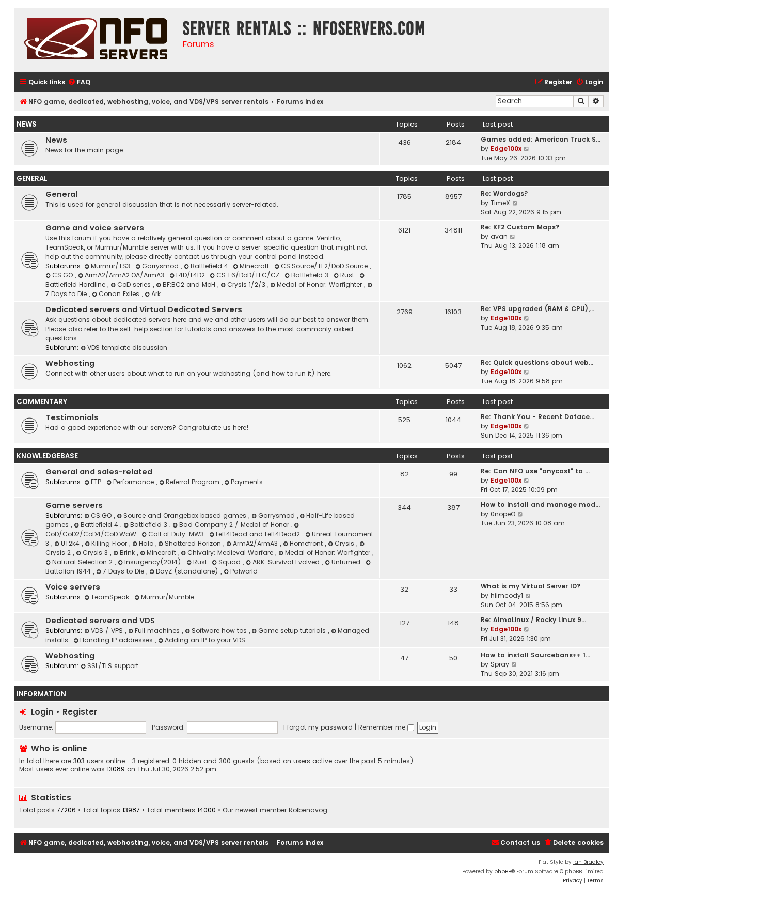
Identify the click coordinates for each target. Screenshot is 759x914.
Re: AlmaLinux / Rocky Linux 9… (533, 619)
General (32, 178)
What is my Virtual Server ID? (531, 586)
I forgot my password (318, 727)
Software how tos (220, 630)
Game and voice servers (94, 228)
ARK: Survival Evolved (287, 561)
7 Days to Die (124, 571)
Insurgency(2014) (153, 561)
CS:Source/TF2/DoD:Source (325, 265)
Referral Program (194, 481)
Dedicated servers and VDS (100, 620)
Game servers (74, 505)
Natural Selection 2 (83, 561)
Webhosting (69, 363)
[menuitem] (79, 82)
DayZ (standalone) (188, 571)
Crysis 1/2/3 (247, 284)
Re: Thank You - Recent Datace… (537, 416)
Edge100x (506, 148)
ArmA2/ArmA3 (256, 543)
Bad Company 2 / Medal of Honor (235, 524)
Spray (500, 664)
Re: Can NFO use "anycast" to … (535, 471)
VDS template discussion (127, 347)
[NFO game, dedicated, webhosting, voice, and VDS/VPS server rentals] (96, 40)
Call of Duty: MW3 (177, 534)
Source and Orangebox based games (185, 515)
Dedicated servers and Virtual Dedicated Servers (143, 309)
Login (42, 711)
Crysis (345, 543)
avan (499, 236)
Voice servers (72, 587)
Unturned (346, 561)
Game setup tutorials (293, 630)
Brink (128, 552)
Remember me (382, 727)
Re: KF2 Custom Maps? (520, 227)
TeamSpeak (111, 597)
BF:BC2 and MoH (190, 284)
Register (79, 711)
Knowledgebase (47, 456)
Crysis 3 (96, 552)
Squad (230, 561)
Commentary (42, 402)
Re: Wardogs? (504, 193)
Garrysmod (161, 265)
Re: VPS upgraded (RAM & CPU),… (537, 308)
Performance (134, 481)
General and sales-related (98, 472)
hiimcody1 (507, 595)
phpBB (502, 871)
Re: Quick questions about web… (537, 362)
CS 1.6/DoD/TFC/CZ (248, 275)
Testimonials (72, 417)
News (27, 124)
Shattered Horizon (194, 543)
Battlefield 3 (310, 275)
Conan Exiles (120, 293)
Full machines (158, 630)
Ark (156, 293)
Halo (147, 543)
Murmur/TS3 (111, 265)
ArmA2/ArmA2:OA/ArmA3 (125, 275)
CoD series (135, 284)
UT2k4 (71, 543)
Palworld (244, 571)
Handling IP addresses (117, 640)
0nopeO (503, 513)
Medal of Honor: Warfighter (320, 284)
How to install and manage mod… (540, 504)
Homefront (307, 543)
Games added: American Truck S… (540, 139)
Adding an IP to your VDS (205, 640)
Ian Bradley (588, 862)
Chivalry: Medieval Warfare (231, 552)
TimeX (500, 202)
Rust (348, 275)
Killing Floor (110, 543)
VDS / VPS (108, 630)
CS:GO (63, 275)
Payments (247, 481)
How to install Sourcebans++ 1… (535, 654)
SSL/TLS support (112, 665)
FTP (97, 481)
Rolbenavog (308, 810)
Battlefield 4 (210, 265)
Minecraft (255, 265)
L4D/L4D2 (191, 275)
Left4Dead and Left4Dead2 (259, 534)
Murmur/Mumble (167, 597)
